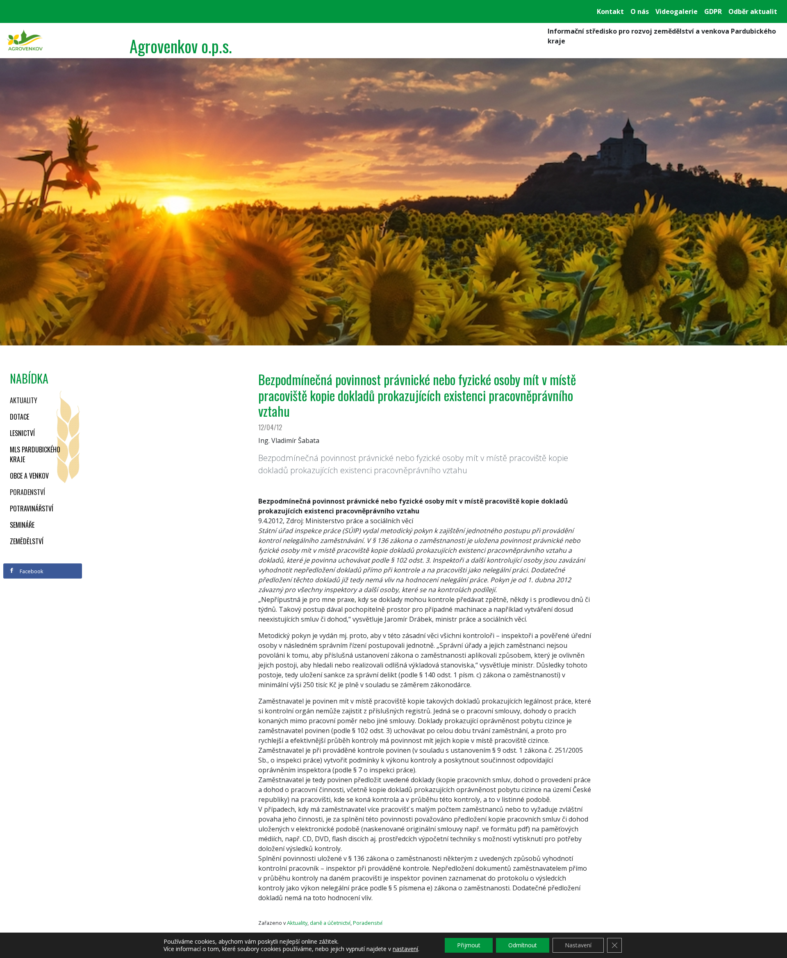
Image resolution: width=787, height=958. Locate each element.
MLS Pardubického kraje (35, 454)
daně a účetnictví (330, 922)
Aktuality (23, 400)
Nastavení (578, 945)
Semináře (22, 525)
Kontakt (610, 11)
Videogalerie (676, 11)
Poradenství (27, 492)
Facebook (30, 571)
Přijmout (468, 945)
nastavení (405, 949)
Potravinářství (31, 508)
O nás (639, 11)
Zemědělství (26, 541)
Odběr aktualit (752, 11)
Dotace (19, 417)
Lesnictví (22, 433)
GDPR (713, 11)
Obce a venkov (29, 476)
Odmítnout (522, 945)
